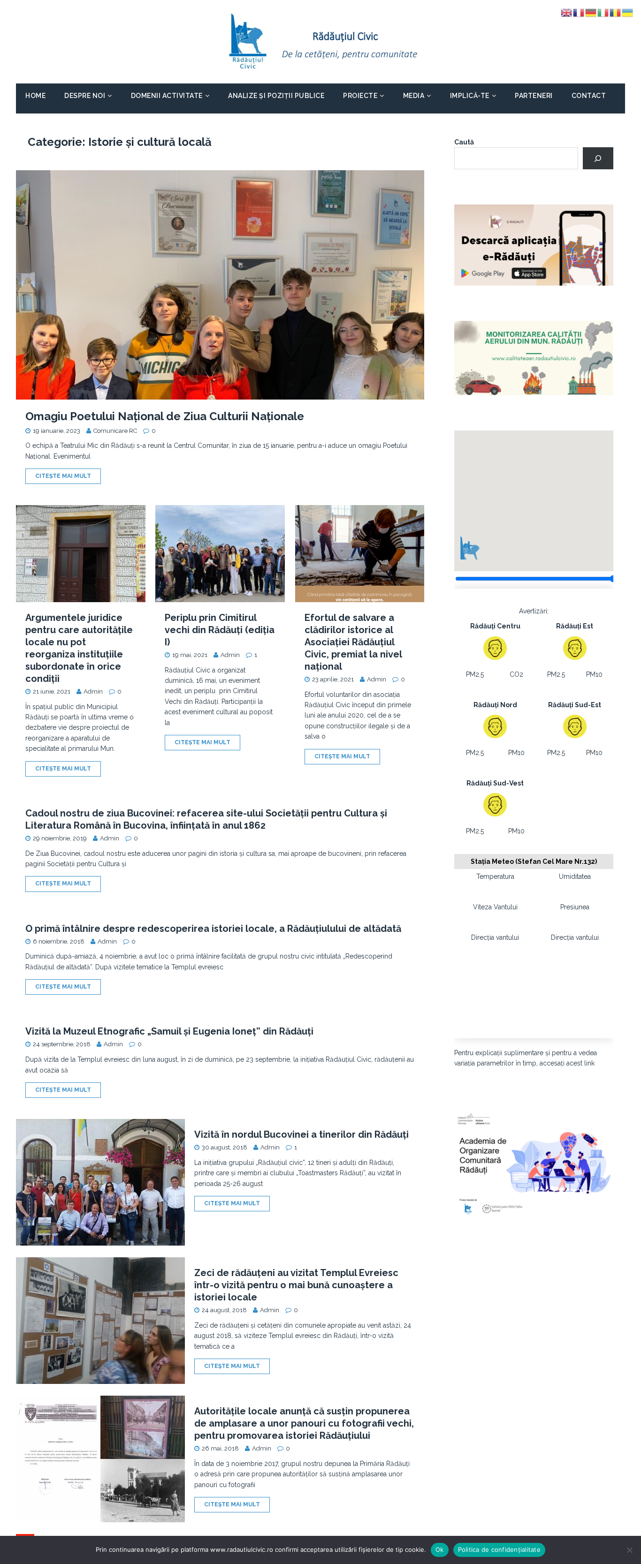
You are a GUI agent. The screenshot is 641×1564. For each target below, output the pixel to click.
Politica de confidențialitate (499, 1549)
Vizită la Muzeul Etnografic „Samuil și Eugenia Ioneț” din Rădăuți (169, 1031)
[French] (579, 12)
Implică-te (469, 95)
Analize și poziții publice (276, 95)
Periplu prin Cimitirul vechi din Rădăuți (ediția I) (220, 630)
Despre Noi (84, 95)
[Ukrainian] (628, 12)
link (589, 1063)
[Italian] (603, 12)
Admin (93, 691)
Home (35, 95)
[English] (567, 12)
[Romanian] (616, 12)
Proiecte (360, 95)
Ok (439, 1549)
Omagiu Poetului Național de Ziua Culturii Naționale (164, 416)
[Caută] (598, 158)
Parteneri (534, 95)
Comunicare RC (115, 430)
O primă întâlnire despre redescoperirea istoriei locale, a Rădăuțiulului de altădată (213, 928)
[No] (629, 1550)
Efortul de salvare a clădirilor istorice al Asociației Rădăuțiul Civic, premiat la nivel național (353, 642)
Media (414, 95)
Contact (589, 95)
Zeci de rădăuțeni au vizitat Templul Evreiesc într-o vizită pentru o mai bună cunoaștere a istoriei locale (296, 1285)
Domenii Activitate (167, 95)
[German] (591, 12)
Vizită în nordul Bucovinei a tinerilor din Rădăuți (301, 1134)
